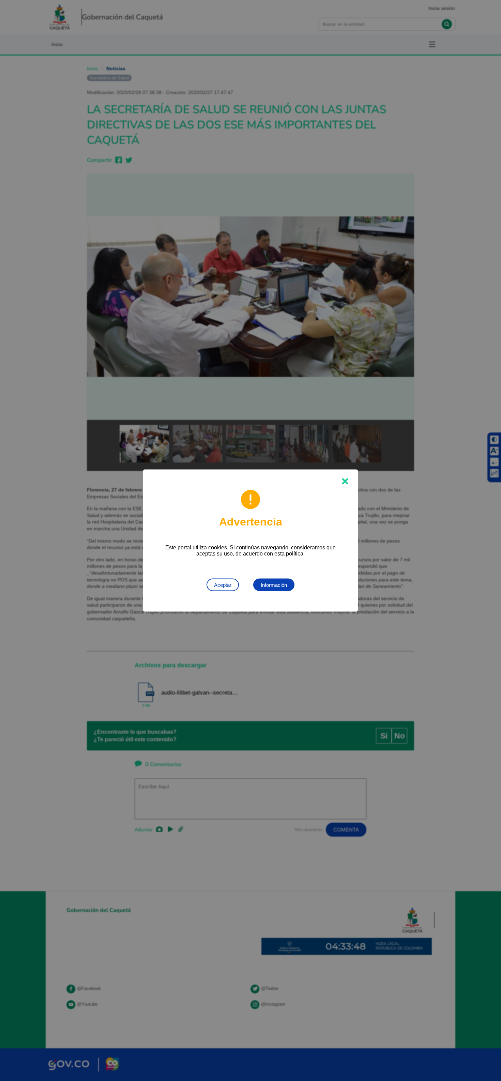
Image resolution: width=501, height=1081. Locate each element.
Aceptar (222, 585)
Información (274, 585)
